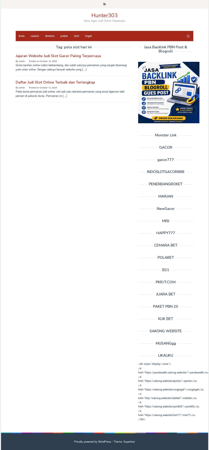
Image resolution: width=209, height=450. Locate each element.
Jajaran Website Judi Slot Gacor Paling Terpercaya (58, 55)
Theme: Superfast (124, 441)
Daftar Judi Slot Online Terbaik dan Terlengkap (55, 82)
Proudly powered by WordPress (92, 441)
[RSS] (104, 4)
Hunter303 (104, 15)
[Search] (188, 36)
